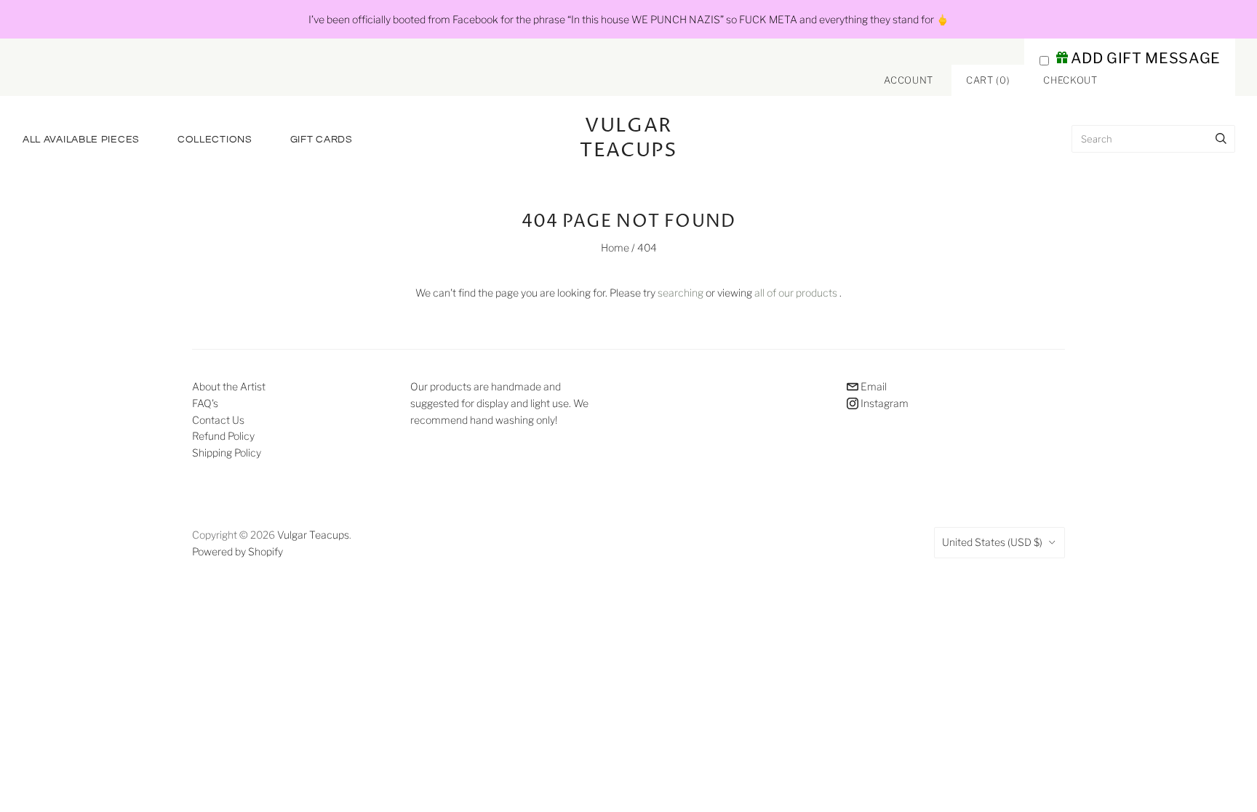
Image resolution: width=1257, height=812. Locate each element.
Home (615, 247)
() (988, 80)
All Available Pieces (81, 139)
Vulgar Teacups (313, 534)
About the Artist (229, 386)
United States (992, 542)
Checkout (1070, 80)
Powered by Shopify (237, 551)
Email (872, 386)
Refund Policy (223, 436)
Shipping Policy (226, 452)
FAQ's (205, 403)
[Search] (1221, 139)
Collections (214, 139)
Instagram (883, 403)
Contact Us (218, 420)
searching (680, 292)
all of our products (795, 292)
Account (908, 80)
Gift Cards (321, 139)
